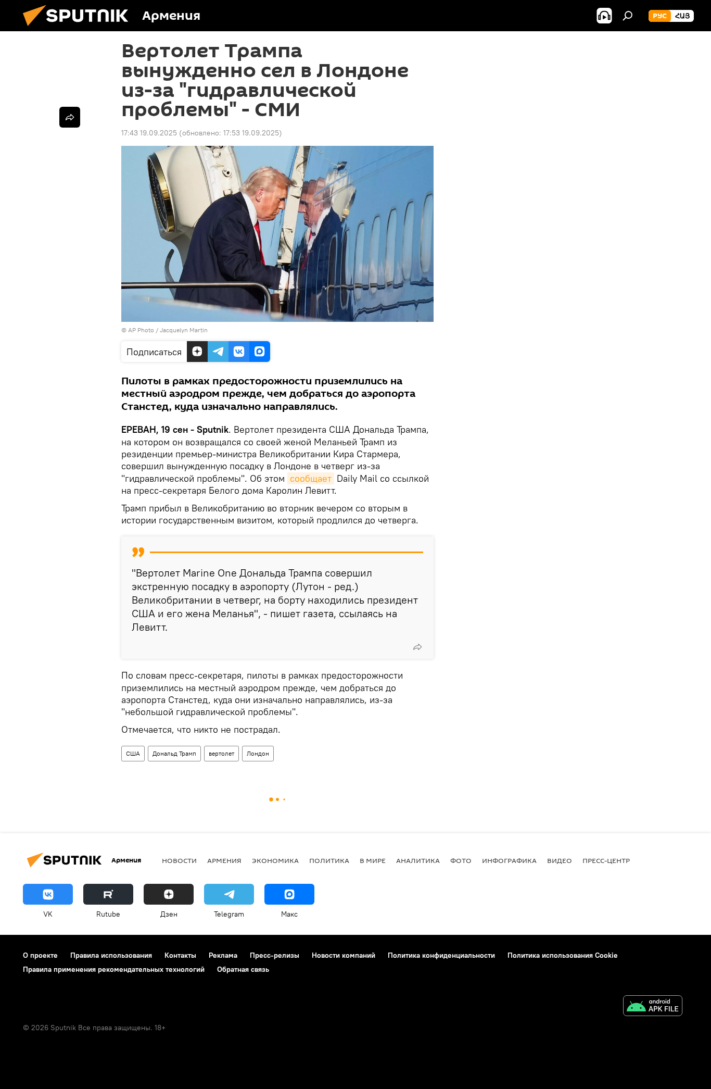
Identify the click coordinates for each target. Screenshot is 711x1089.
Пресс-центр (606, 860)
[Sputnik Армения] (79, 28)
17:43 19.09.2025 (149, 132)
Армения (224, 860)
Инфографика (509, 860)
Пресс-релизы (274, 955)
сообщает (311, 478)
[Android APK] (652, 1007)
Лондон (258, 753)
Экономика (275, 860)
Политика (329, 860)
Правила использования (111, 955)
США (133, 753)
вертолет (221, 753)
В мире (373, 860)
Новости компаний (343, 955)
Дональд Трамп (174, 753)
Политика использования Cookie (562, 955)
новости (179, 860)
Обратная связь (243, 969)
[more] (417, 646)
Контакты (180, 955)
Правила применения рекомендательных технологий (114, 969)
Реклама (223, 955)
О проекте (40, 955)
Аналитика (418, 860)
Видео (559, 860)
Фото (461, 860)
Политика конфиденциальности (441, 955)
